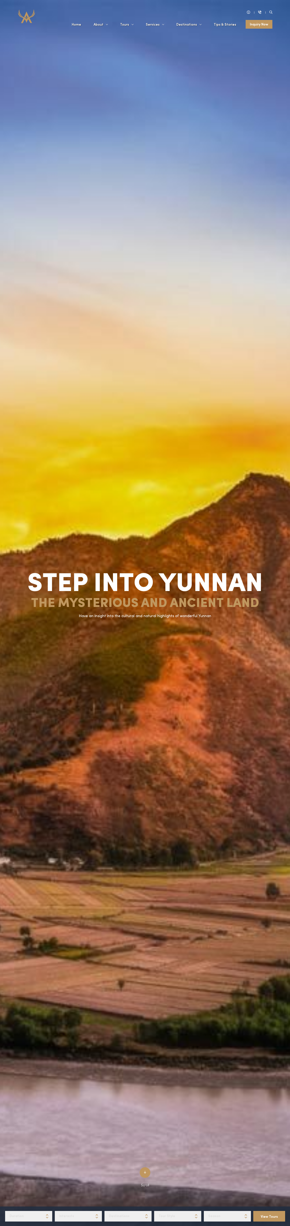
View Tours (269, 1216)
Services (153, 24)
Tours (124, 24)
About (98, 24)
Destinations (186, 24)
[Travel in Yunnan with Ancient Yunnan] (27, 16)
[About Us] (248, 12)
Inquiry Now (259, 24)
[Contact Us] (259, 12)
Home (76, 24)
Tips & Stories (225, 24)
